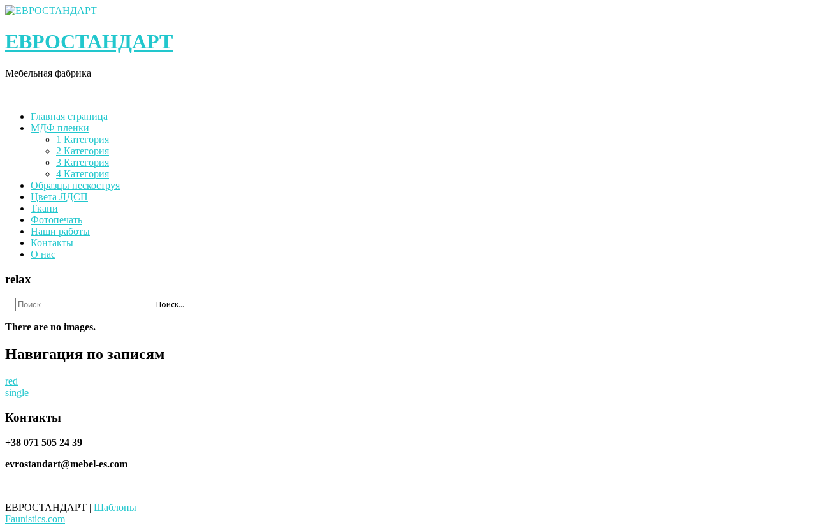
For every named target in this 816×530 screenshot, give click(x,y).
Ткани (44, 208)
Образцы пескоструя (75, 185)
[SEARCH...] (9, 303)
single (17, 392)
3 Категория (82, 162)
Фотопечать (56, 219)
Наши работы (60, 231)
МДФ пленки (60, 127)
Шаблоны (115, 507)
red (11, 381)
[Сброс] (139, 303)
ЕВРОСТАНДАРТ (89, 41)
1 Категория (82, 139)
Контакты (52, 242)
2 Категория (82, 150)
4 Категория (82, 173)
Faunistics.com (35, 518)
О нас (43, 254)
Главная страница (69, 116)
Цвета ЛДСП (59, 196)
